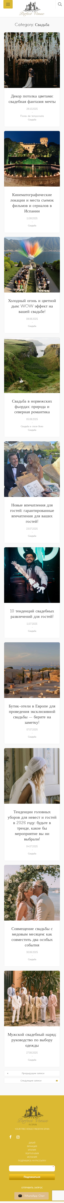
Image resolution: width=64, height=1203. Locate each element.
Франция (32, 1146)
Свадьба (32, 119)
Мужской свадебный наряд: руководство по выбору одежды (32, 1040)
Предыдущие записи (33, 1073)
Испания (32, 1156)
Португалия (32, 1153)
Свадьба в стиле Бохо (32, 426)
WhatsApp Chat (34, 1195)
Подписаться (32, 1176)
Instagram (18, 1138)
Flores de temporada (32, 116)
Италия (32, 1149)
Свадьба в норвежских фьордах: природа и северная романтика (32, 406)
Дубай (32, 1142)
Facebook (10, 1138)
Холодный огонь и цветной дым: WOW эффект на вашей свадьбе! (32, 306)
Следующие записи (30, 1080)
